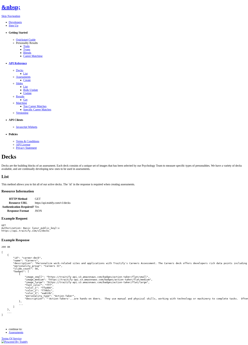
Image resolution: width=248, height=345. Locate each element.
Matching (21, 103)
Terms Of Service (11, 338)
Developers (15, 22)
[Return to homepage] (14, 341)
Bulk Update (30, 89)
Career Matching (32, 56)
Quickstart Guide (26, 39)
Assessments (23, 76)
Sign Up (13, 25)
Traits (26, 46)
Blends (27, 52)
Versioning (22, 112)
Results (20, 96)
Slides (19, 83)
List (25, 73)
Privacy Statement (26, 147)
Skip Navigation (10, 16)
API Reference (18, 63)
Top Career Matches (34, 106)
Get (25, 99)
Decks (19, 70)
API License (23, 144)
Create (27, 80)
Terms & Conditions (27, 141)
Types (26, 49)
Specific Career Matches (37, 109)
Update (27, 93)
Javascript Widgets (26, 126)
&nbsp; (10, 7)
